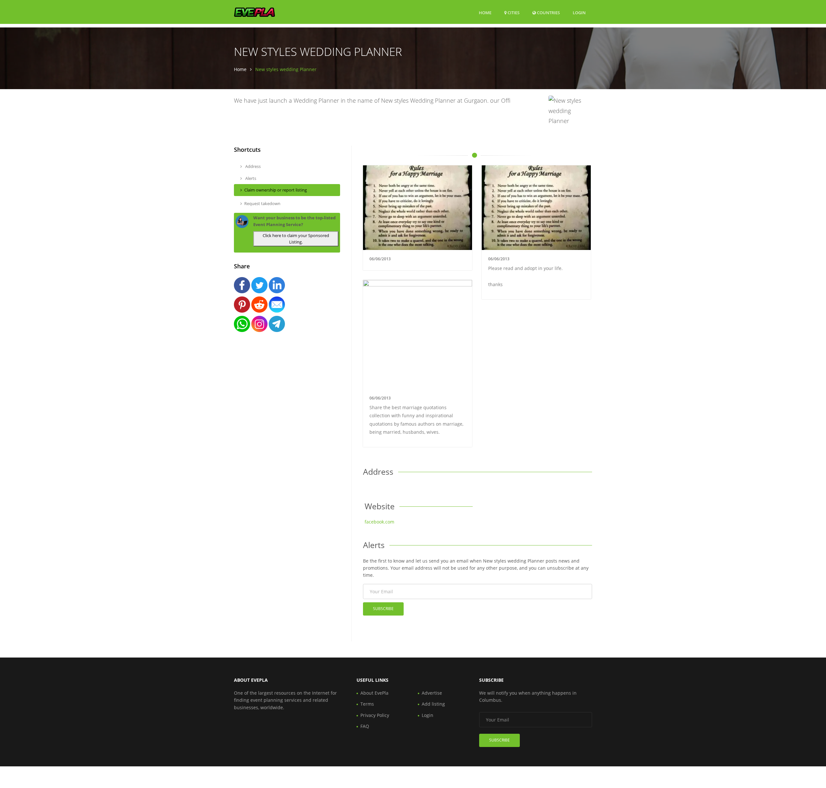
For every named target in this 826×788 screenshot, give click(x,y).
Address (252, 166)
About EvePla (374, 693)
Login (579, 12)
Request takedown (262, 203)
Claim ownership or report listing (275, 190)
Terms (367, 704)
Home (485, 13)
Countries (548, 12)
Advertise (432, 693)
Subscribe (383, 608)
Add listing (433, 704)
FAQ (364, 726)
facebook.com (379, 522)
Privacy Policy (374, 715)
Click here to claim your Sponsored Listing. (296, 239)
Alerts (250, 178)
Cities (513, 13)
